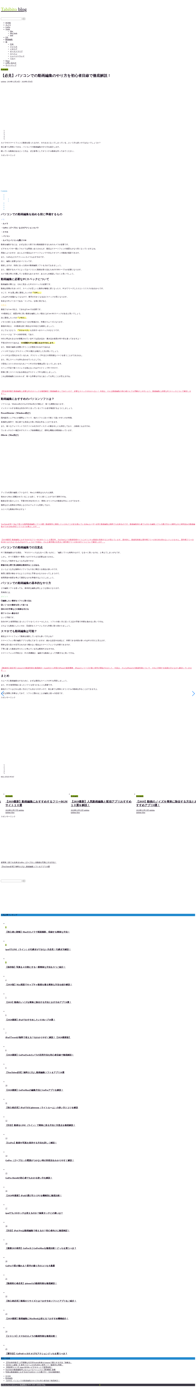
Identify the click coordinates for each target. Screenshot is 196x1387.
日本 (12, 44)
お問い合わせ (10, 63)
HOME (8, 23)
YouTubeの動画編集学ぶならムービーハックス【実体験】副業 (30, 1370)
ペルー (12, 58)
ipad (11, 35)
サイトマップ (10, 65)
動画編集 (9, 39)
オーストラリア (16, 51)
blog (14, 9)
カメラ (8, 25)
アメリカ (13, 47)
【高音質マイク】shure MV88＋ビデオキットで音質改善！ (29, 1367)
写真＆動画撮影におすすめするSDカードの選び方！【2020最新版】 (32, 1372)
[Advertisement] (69, 172)
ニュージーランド (17, 56)
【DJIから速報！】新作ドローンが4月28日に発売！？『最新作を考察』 (34, 1365)
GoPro (7, 27)
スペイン (13, 54)
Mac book (13, 33)
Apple (7, 29)
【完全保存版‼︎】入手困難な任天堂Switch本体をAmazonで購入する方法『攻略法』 (38, 1362)
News (7, 61)
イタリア (13, 49)
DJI (6, 37)
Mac (11, 31)
